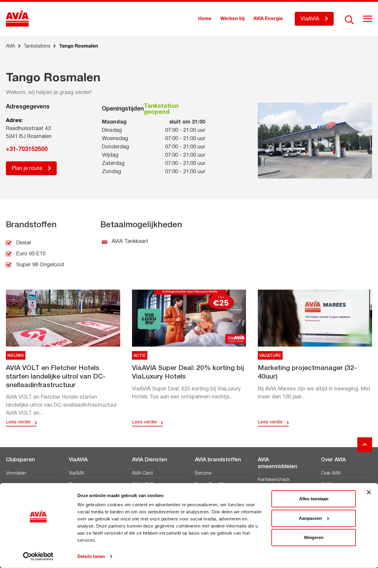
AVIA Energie (268, 19)
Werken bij (232, 19)
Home (204, 19)
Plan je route (27, 168)
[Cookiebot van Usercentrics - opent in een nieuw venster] (38, 556)
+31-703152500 (27, 149)
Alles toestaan (313, 498)
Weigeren (313, 537)
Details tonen (91, 556)
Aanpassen (310, 517)
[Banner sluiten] (369, 492)
